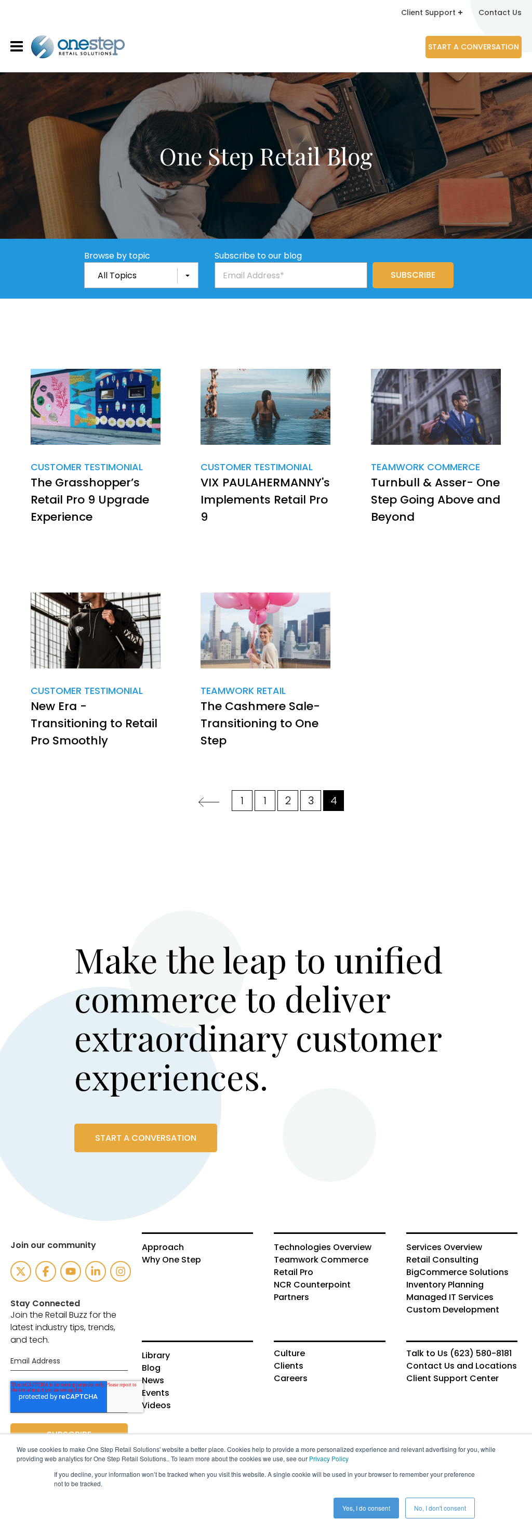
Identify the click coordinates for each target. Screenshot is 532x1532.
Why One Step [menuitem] (171, 1260)
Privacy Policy (329, 1458)
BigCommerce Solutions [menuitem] (457, 1272)
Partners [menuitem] (291, 1297)
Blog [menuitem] (151, 1368)
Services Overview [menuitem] (444, 1247)
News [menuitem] (153, 1380)
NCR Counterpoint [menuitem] (312, 1285)
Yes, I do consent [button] (366, 1507)
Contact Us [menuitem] (500, 12)
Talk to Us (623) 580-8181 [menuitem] (459, 1353)
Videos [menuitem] (156, 1405)
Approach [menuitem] (163, 1247)
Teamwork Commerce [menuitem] (321, 1260)
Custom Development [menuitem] (452, 1310)
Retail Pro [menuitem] (293, 1272)
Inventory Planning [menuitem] (445, 1285)
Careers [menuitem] (291, 1378)
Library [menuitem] (156, 1355)
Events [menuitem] (155, 1393)
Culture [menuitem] (289, 1353)
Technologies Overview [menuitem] (322, 1247)
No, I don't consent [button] (440, 1507)
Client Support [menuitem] (428, 12)
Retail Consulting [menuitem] (442, 1260)
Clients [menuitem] (288, 1366)
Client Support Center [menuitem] (452, 1378)
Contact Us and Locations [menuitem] (461, 1366)
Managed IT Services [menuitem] (450, 1297)
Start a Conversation (473, 47)
